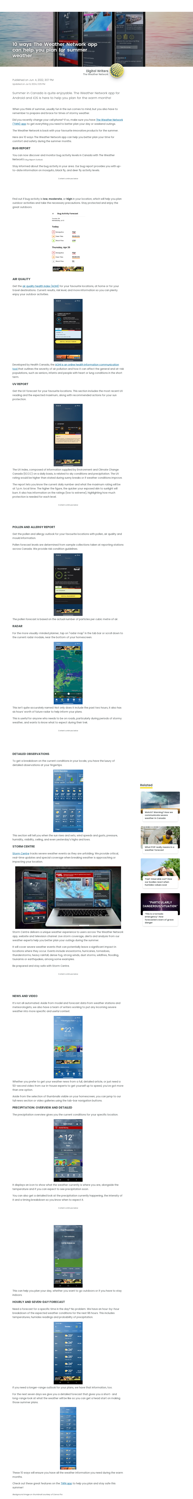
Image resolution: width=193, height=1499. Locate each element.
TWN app (66, 1483)
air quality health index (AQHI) (40, 286)
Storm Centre (20, 853)
